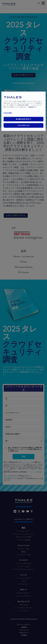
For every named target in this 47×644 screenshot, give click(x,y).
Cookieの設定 (8, 113)
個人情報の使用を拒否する (23, 119)
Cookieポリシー (32, 107)
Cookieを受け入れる (23, 125)
